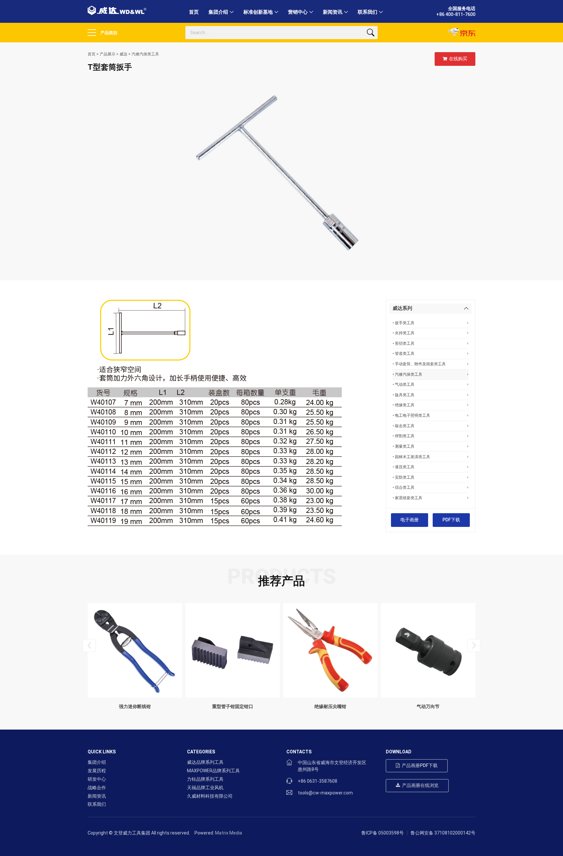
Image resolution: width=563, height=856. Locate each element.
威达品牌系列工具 (205, 762)
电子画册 (409, 519)
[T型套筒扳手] (281, 175)
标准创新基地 (258, 12)
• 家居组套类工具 (407, 497)
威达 (123, 54)
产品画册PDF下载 (419, 765)
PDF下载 (451, 519)
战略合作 (97, 787)
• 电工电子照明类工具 (411, 415)
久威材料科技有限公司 (210, 796)
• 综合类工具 (403, 487)
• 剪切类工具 (403, 343)
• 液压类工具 (403, 466)
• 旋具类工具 (403, 394)
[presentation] (89, 645)
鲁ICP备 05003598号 (382, 832)
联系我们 (367, 12)
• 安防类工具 (403, 477)
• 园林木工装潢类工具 (411, 456)
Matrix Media (228, 832)
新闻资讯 (332, 12)
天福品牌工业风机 (205, 787)
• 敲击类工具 (403, 425)
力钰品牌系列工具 (205, 779)
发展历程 (97, 770)
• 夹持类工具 (403, 332)
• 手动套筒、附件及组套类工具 (419, 363)
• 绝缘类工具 (403, 404)
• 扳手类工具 (403, 322)
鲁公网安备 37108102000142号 (443, 832)
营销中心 (298, 12)
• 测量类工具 (403, 446)
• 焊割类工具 (403, 435)
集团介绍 (218, 12)
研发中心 (97, 779)
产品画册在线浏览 (419, 785)
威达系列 (402, 308)
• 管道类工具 (403, 353)
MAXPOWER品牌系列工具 (213, 770)
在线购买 (457, 58)
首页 (194, 12)
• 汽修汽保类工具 (407, 374)
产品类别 (108, 32)
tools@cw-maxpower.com (325, 792)
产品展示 (107, 54)
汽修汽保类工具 (145, 54)
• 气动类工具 (403, 384)
